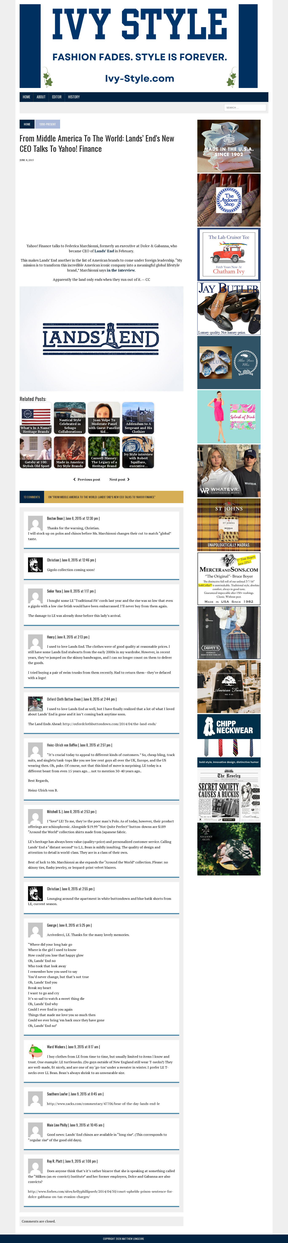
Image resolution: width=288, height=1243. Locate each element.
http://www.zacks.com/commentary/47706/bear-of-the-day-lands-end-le (103, 1103)
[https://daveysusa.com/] (229, 656)
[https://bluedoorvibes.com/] (229, 386)
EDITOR (57, 96)
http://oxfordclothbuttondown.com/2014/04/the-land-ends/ (109, 724)
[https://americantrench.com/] (229, 710)
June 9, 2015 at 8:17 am (83, 1046)
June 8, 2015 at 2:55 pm (77, 888)
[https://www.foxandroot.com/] (229, 872)
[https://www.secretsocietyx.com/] (229, 818)
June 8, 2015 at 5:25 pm (74, 925)
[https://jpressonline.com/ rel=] (229, 169)
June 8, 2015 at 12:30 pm (81, 518)
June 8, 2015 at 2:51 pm (95, 745)
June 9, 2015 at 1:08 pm (80, 1161)
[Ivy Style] (139, 46)
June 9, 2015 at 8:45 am (86, 1093)
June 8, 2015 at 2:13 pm (72, 636)
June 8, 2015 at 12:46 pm (78, 560)
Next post (117, 479)
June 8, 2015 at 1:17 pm (79, 591)
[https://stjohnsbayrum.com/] (229, 548)
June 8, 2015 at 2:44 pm (99, 699)
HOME (26, 96)
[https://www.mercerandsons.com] (229, 602)
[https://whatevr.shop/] (229, 494)
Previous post (89, 479)
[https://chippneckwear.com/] (229, 764)
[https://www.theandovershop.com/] (229, 223)
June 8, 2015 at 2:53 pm (79, 811)
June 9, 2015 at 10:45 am (86, 1125)
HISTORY (74, 96)
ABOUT (41, 96)
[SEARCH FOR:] (245, 107)
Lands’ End (104, 250)
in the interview (120, 270)
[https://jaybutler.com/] (229, 332)
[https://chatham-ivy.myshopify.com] (229, 278)
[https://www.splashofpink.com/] (229, 440)
